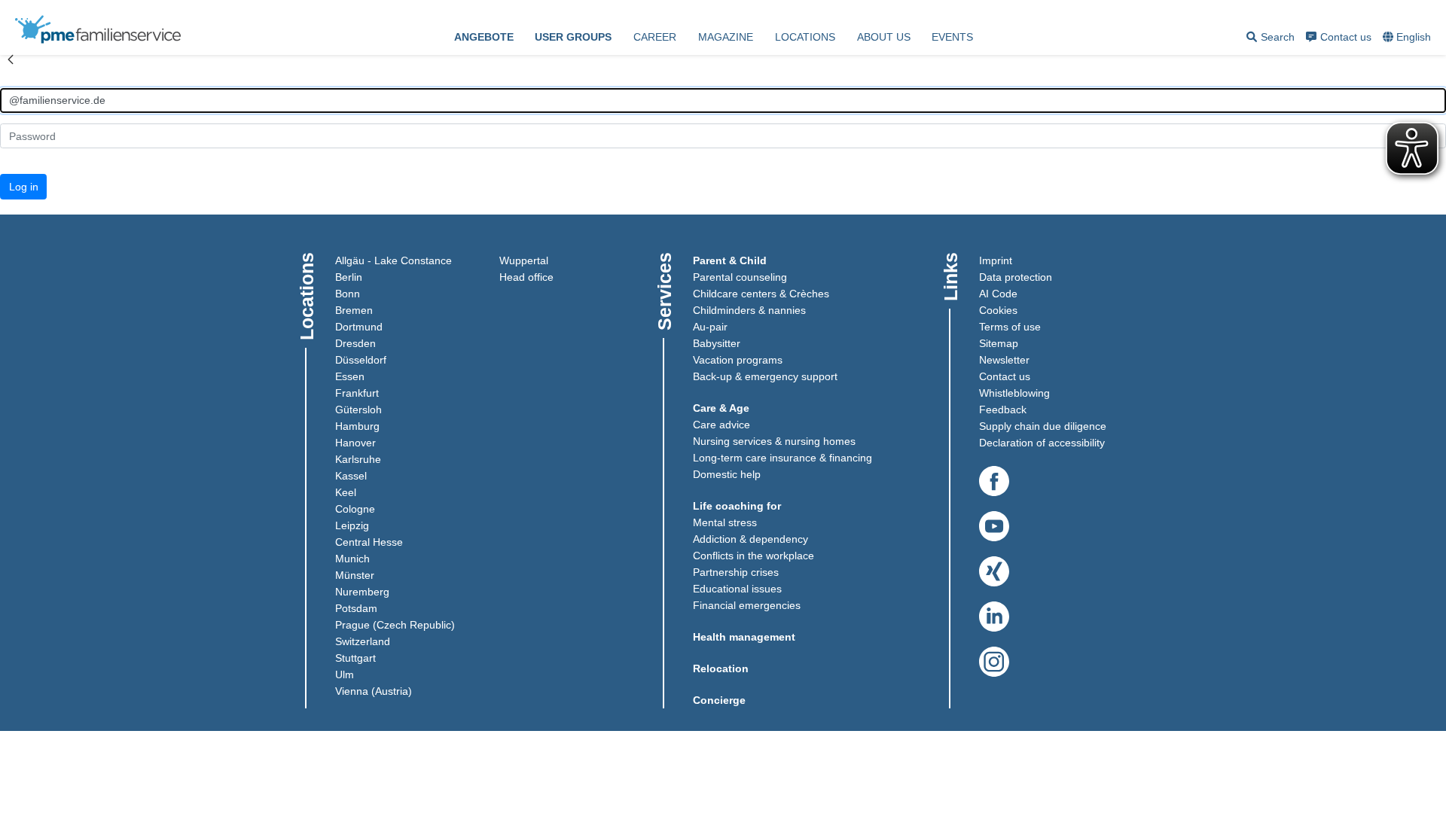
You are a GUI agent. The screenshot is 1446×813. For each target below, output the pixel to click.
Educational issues (737, 589)
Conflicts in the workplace (753, 556)
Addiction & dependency (750, 539)
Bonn (347, 294)
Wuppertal (523, 260)
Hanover (355, 443)
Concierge (719, 700)
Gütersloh (358, 409)
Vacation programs (737, 360)
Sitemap (998, 343)
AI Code (998, 294)
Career (654, 37)
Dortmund (359, 327)
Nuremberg (362, 592)
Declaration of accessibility (1042, 443)
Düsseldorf (360, 360)
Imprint (995, 260)
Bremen (354, 310)
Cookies (998, 310)
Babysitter (716, 343)
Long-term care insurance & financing (782, 458)
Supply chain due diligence (1042, 426)
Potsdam (356, 608)
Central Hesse (369, 542)
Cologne (355, 509)
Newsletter (1004, 360)
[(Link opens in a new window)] (994, 482)
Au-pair (710, 327)
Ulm (344, 674)
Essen (350, 376)
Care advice (721, 425)
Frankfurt (357, 393)
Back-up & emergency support (765, 376)
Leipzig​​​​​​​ (352, 525)
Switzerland (362, 641)
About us (884, 37)
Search (1270, 39)
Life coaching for (737, 506)
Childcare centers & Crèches (761, 294)
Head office (526, 277)
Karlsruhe (358, 459)
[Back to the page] (10, 67)
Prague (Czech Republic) (395, 625)
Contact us (1345, 37)
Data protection (1015, 277)
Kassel (351, 476)
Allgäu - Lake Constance (393, 260)
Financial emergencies (747, 605)
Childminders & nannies (749, 310)
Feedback (1003, 409)
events (952, 37)
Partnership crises (736, 572)
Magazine (725, 37)
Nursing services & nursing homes (774, 441)
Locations (805, 37)
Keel (345, 492)
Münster (354, 575)
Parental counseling (740, 277)
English (1413, 37)
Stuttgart (355, 658)
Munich (352, 559)
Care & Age (721, 408)
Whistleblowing (1014, 393)
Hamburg (357, 426)
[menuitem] (484, 37)
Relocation (721, 668)
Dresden (355, 343)
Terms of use (1010, 327)
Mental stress (725, 522)
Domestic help (727, 474)
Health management (744, 637)
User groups (573, 37)
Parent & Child (730, 260)
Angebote (484, 37)
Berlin (348, 277)
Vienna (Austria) (373, 691)
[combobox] (1408, 37)
